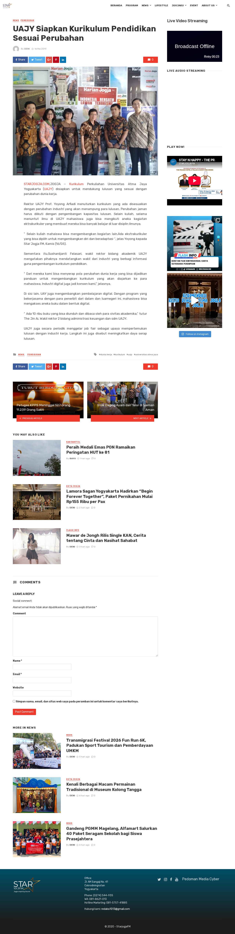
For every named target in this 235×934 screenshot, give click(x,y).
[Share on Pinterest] (56, 60)
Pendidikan (27, 20)
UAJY (48, 189)
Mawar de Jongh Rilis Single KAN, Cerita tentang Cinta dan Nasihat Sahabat (106, 538)
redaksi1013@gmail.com (115, 909)
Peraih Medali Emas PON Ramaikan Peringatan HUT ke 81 (100, 450)
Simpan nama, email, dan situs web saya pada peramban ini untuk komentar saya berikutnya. (77, 701)
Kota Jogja (73, 486)
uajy (130, 354)
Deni (27, 48)
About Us (208, 5)
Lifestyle (161, 5)
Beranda (116, 5)
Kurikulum (76, 184)
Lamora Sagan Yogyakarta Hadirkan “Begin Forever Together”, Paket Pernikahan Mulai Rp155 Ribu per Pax (109, 496)
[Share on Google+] (49, 60)
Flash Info (72, 530)
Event (194, 5)
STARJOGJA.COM (36, 184)
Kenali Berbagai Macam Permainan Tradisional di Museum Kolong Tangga (104, 787)
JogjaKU (178, 5)
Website (18, 687)
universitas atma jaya (146, 354)
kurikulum (120, 354)
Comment (19, 613)
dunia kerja (106, 354)
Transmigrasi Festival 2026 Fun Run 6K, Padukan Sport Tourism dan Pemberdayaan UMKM (109, 745)
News (145, 5)
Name (17, 660)
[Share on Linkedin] (63, 60)
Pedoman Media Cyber (200, 879)
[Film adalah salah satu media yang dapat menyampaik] (194, 243)
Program (132, 5)
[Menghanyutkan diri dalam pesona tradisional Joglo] (194, 300)
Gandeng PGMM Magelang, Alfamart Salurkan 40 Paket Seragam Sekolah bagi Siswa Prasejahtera (111, 833)
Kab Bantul (73, 442)
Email (17, 674)
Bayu (73, 458)
